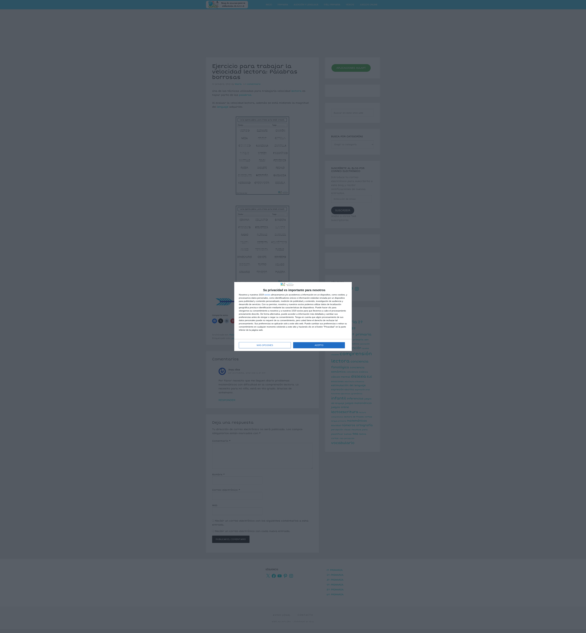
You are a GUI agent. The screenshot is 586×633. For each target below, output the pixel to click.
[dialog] (293, 316)
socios (267, 295)
